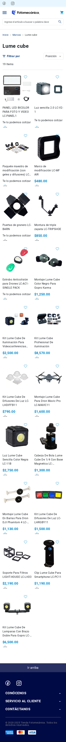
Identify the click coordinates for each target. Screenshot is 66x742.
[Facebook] (4, 3)
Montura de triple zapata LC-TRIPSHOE (47, 227)
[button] (53, 56)
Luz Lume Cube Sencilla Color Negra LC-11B (15, 459)
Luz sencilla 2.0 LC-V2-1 (48, 109)
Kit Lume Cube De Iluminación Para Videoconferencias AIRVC (14, 342)
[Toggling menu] (5, 12)
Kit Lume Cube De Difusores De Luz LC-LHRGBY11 (47, 518)
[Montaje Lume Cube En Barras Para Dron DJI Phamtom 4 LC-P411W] (17, 495)
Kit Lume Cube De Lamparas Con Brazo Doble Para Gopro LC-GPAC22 (16, 632)
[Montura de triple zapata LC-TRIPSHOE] (48, 205)
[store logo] (26, 12)
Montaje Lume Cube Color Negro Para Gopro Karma (47, 283)
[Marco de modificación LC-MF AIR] (48, 147)
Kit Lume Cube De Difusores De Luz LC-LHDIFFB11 (16, 401)
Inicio (6, 34)
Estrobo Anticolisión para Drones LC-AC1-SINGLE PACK (16, 283)
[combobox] (33, 21)
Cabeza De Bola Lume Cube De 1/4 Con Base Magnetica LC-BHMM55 (48, 460)
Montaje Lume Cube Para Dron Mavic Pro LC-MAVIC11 (47, 401)
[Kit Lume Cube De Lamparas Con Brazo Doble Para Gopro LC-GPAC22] (17, 608)
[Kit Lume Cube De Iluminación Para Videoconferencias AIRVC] (17, 319)
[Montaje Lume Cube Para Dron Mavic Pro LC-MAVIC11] (48, 377)
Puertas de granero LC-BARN (17, 227)
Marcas (17, 34)
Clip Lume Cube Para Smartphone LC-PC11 (47, 574)
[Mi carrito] (61, 12)
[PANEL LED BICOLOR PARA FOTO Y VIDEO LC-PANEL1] (17, 88)
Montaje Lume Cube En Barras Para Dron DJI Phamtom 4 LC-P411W (15, 518)
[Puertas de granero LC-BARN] (17, 205)
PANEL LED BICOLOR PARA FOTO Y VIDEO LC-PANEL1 (16, 111)
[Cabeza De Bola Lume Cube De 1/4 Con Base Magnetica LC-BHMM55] (48, 436)
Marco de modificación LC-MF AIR (47, 170)
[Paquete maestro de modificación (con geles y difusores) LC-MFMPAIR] (17, 147)
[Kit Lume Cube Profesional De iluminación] (48, 319)
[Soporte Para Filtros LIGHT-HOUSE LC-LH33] (17, 553)
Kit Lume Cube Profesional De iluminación (43, 342)
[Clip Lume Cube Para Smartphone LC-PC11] (48, 553)
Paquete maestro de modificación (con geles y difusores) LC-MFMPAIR (16, 171)
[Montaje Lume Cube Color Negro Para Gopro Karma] (48, 260)
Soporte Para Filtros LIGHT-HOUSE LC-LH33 (17, 574)
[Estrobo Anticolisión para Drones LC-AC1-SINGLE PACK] (17, 260)
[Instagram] (12, 3)
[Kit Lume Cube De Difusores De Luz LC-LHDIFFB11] (17, 377)
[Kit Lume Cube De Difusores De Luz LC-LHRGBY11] (48, 495)
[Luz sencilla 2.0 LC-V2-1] (48, 88)
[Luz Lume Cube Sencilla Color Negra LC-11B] (17, 436)
